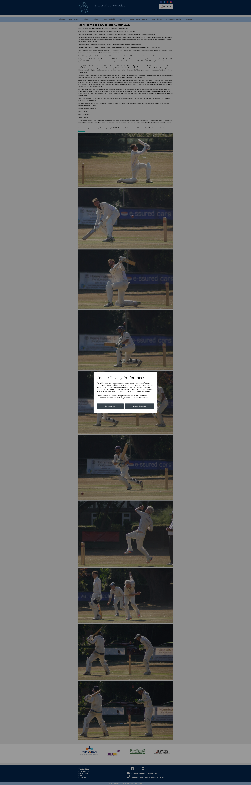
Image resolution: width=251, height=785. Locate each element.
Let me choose (110, 406)
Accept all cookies (139, 406)
